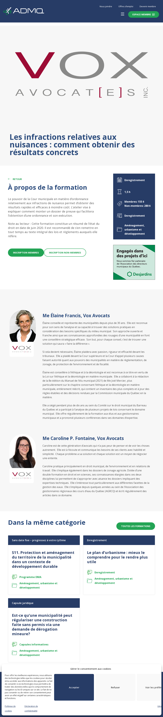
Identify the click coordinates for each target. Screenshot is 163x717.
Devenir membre (148, 6)
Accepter (74, 687)
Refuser (115, 687)
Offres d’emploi (125, 6)
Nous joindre (106, 6)
